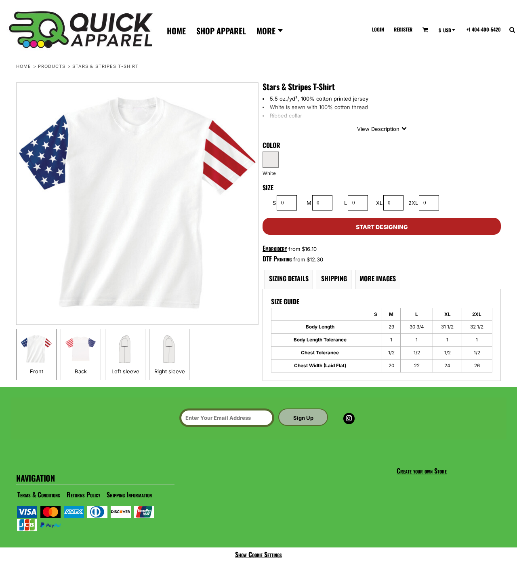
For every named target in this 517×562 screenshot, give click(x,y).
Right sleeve (169, 371)
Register (403, 29)
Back (81, 371)
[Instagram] (349, 418)
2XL (413, 203)
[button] (425, 30)
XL (379, 203)
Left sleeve (125, 371)
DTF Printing (277, 258)
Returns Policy (83, 494)
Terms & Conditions (38, 494)
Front (36, 371)
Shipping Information (129, 494)
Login (378, 29)
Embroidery (275, 248)
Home (23, 66)
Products (52, 66)
